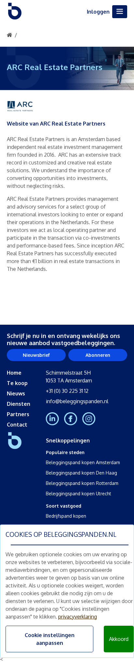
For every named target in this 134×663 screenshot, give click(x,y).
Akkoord (118, 639)
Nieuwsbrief (36, 355)
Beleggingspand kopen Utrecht (78, 493)
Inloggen (98, 11)
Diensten (18, 404)
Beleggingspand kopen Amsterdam (83, 462)
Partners (18, 414)
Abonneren (98, 355)
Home (14, 372)
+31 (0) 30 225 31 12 (67, 391)
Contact (17, 424)
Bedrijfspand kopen (66, 516)
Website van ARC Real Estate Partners (56, 123)
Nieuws (16, 393)
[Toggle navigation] (119, 11)
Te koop (17, 383)
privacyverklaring (77, 616)
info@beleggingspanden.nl (77, 401)
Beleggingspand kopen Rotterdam (82, 483)
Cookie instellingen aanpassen (49, 639)
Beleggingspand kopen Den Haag (81, 473)
